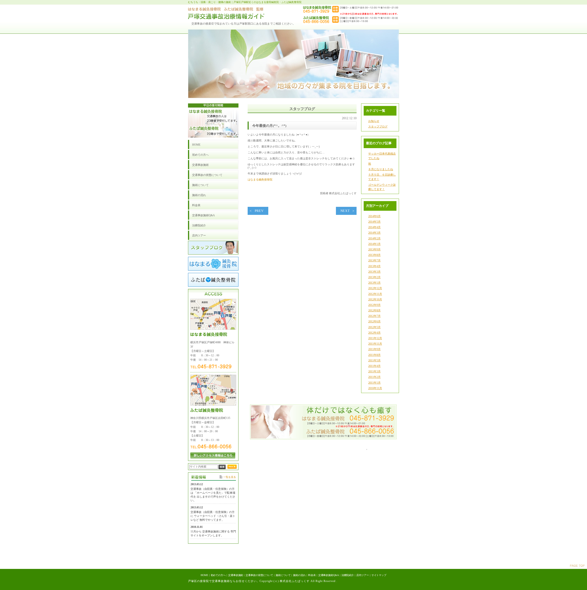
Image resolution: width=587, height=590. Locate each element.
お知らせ (373, 121)
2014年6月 (374, 216)
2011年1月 (374, 382)
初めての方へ (218, 575)
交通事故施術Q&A (328, 575)
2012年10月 (375, 299)
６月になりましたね (380, 169)
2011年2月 (374, 377)
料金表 (312, 575)
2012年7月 (374, 316)
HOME (204, 575)
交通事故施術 (235, 575)
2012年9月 (374, 305)
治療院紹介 (347, 575)
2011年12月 (375, 338)
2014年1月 (374, 244)
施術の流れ (299, 575)
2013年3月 (374, 271)
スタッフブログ (378, 126)
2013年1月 (374, 282)
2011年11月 (375, 343)
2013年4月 (374, 266)
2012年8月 (374, 310)
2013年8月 (374, 255)
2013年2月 (374, 277)
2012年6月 (374, 321)
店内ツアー (362, 575)
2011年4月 (374, 366)
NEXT (345, 211)
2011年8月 (374, 355)
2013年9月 (374, 249)
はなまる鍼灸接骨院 (264, 179)
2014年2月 (374, 238)
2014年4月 (374, 227)
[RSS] (232, 467)
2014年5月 (374, 221)
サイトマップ (378, 575)
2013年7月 (374, 260)
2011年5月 (374, 360)
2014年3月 (374, 232)
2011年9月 (374, 349)
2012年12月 (375, 288)
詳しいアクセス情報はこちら (212, 455)
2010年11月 (375, 388)
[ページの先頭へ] (577, 566)
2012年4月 (374, 332)
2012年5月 (374, 327)
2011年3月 (374, 371)
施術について (283, 575)
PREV (259, 211)
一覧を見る (229, 477)
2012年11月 (375, 294)
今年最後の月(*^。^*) (269, 125)
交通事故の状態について (259, 575)
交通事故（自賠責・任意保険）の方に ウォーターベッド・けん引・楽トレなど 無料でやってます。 (213, 515)
